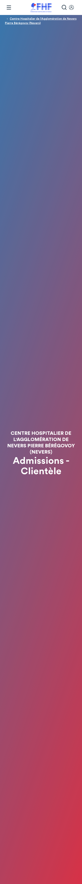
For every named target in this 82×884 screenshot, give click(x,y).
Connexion (73, 7)
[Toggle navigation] (9, 7)
